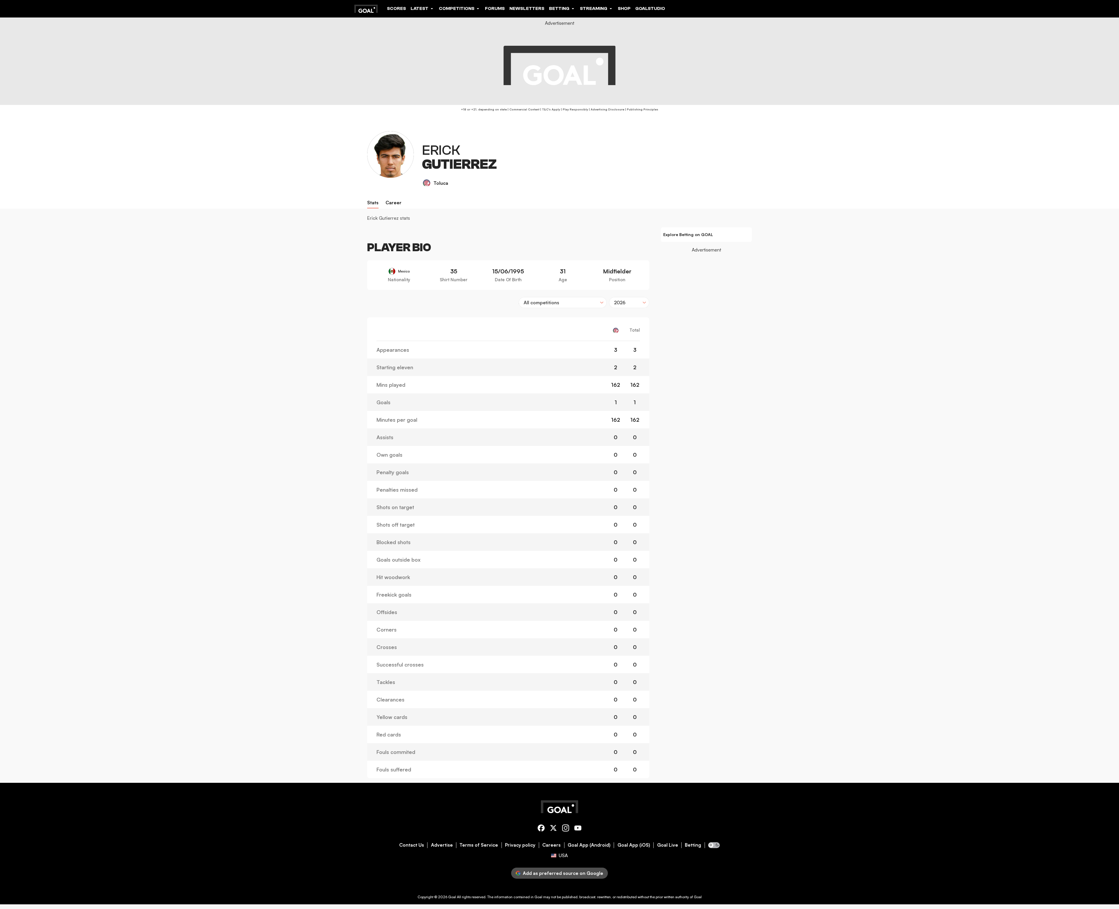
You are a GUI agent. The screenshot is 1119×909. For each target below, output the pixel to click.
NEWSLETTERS (526, 8)
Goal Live (667, 845)
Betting (693, 845)
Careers (551, 845)
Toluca (441, 183)
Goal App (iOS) (633, 845)
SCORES (396, 8)
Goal (452, 897)
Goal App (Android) (589, 845)
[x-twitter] (553, 829)
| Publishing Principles (641, 109)
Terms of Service (479, 845)
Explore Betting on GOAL (688, 234)
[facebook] (541, 829)
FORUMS (495, 8)
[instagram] (565, 829)
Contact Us (411, 845)
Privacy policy (520, 845)
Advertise (442, 845)
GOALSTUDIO (650, 8)
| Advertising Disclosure (606, 109)
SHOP (624, 8)
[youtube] (578, 829)
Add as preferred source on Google (563, 873)
